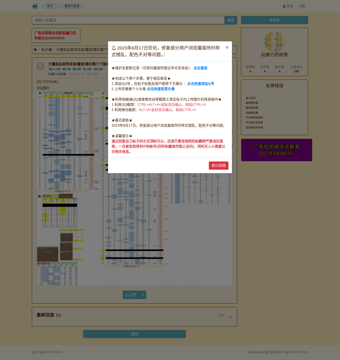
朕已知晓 (219, 165)
